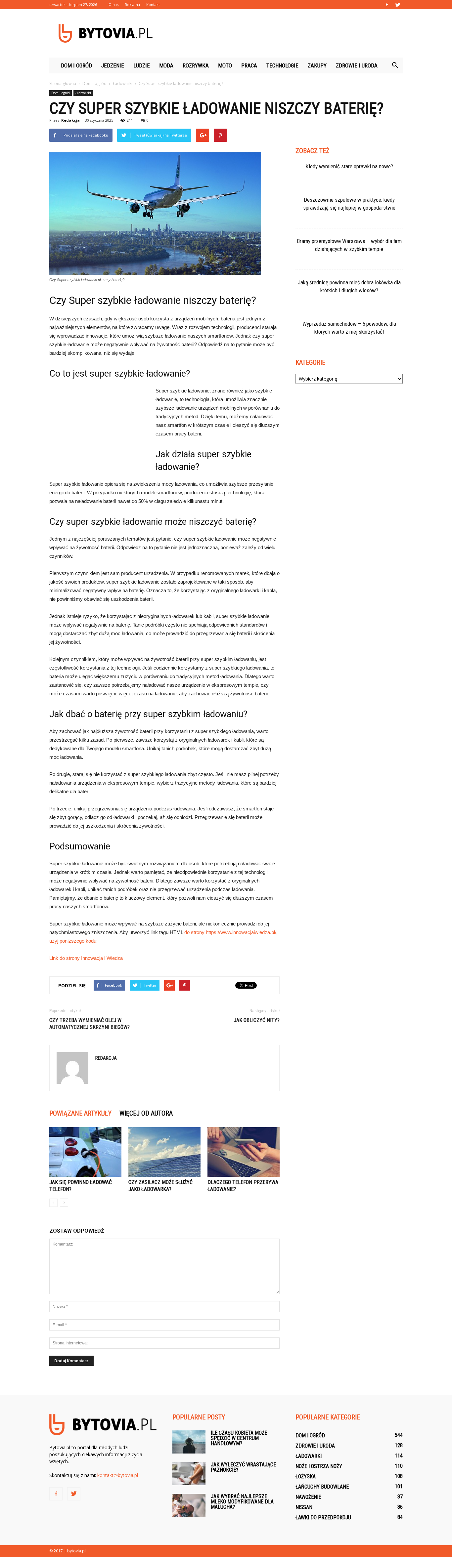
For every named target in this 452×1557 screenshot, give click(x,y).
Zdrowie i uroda (357, 65)
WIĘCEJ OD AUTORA (146, 1113)
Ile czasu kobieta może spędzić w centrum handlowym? (239, 1438)
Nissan (303, 1507)
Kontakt (153, 4)
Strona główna (62, 83)
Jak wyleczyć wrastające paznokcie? (243, 1467)
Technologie (282, 65)
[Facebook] (387, 4)
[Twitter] (398, 4)
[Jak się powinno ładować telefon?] (85, 1152)
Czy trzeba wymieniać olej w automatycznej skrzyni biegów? (89, 1023)
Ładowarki (83, 93)
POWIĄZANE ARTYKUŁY (80, 1113)
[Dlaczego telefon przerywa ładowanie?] (243, 1152)
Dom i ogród (76, 65)
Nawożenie (308, 1497)
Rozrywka (196, 65)
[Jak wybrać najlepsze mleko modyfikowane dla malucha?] (188, 1505)
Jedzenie (112, 65)
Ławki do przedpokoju (323, 1517)
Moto (225, 65)
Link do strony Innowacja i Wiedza (86, 958)
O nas (113, 4)
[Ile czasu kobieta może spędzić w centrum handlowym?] (188, 1442)
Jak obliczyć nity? (257, 1020)
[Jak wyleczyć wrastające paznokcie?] (188, 1473)
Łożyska (305, 1476)
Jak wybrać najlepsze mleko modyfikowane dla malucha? (242, 1501)
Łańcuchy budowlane (322, 1487)
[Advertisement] (282, 33)
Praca (249, 65)
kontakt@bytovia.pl (117, 1475)
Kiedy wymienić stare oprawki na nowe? (349, 166)
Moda (166, 65)
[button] (395, 65)
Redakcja (70, 120)
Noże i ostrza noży (318, 1466)
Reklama (132, 4)
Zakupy (317, 65)
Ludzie (141, 65)
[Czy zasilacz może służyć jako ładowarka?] (164, 1152)
